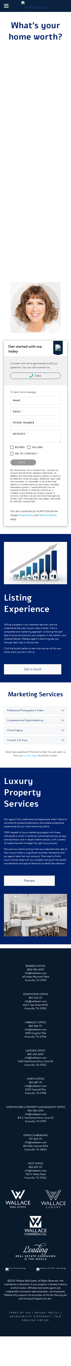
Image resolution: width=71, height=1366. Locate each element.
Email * (18, 411)
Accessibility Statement (30, 1316)
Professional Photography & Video (25, 710)
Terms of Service (48, 515)
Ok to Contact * (27, 453)
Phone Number (23, 422)
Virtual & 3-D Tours (17, 740)
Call (37, 375)
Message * (20, 433)
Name (17, 400)
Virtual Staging (15, 730)
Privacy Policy (26, 515)
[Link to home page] (35, 6)
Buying (20, 447)
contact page (30, 755)
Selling (37, 447)
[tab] (35, 710)
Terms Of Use (20, 1313)
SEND (22, 462)
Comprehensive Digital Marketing (25, 720)
